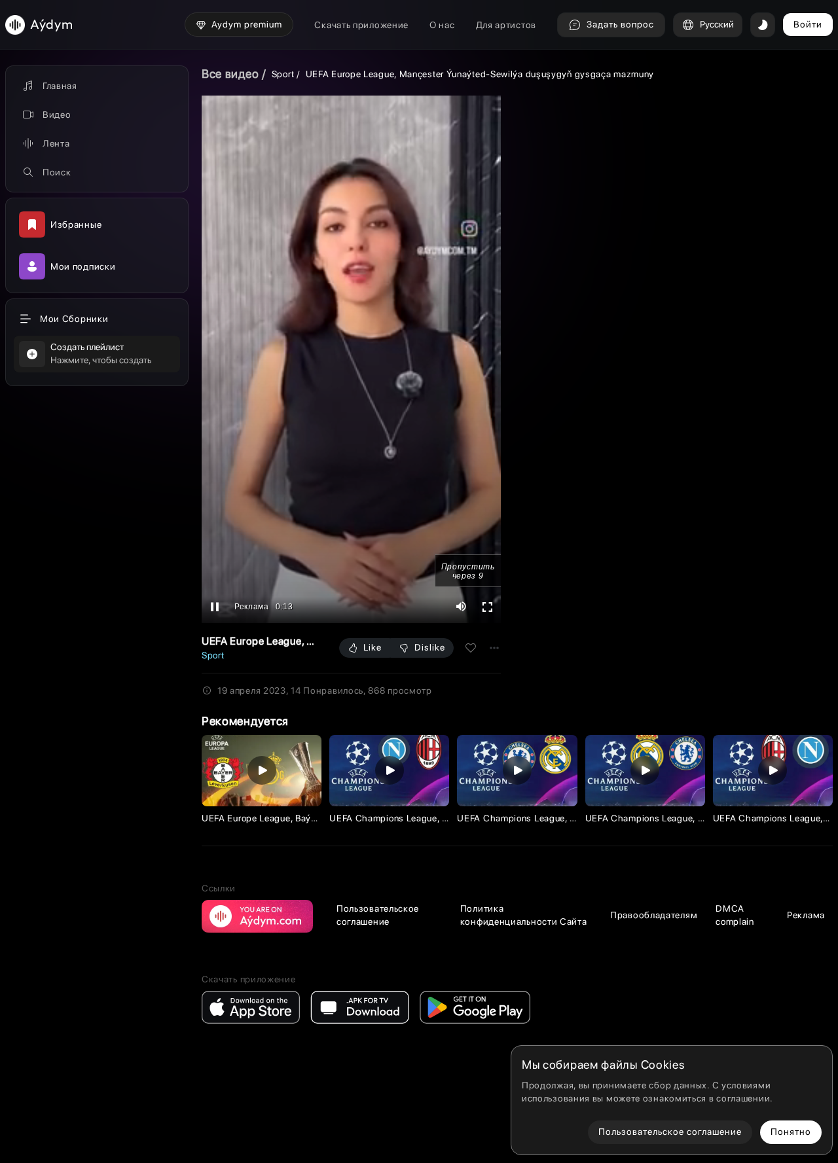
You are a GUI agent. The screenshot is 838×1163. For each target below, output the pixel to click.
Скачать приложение (361, 25)
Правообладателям (653, 915)
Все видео (230, 74)
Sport (283, 74)
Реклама (806, 915)
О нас (442, 25)
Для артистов (506, 25)
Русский (717, 24)
